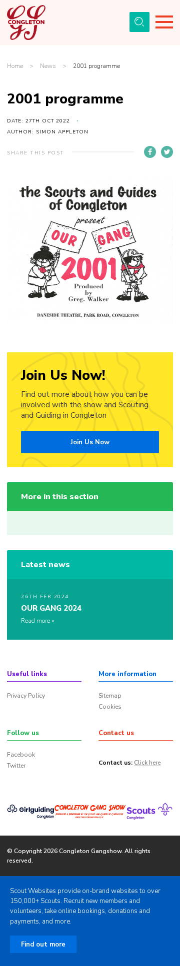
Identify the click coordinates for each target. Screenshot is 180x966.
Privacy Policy (26, 696)
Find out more (43, 944)
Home (15, 66)
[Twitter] (167, 152)
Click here (147, 763)
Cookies (110, 707)
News (48, 66)
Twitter (16, 766)
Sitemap (110, 696)
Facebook (21, 755)
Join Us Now (90, 442)
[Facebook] (150, 152)
